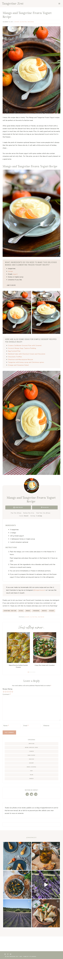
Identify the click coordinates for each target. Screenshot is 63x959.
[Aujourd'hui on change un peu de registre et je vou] (17, 913)
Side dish (31, 759)
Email (26, 726)
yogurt (15, 274)
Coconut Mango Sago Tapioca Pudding (22, 348)
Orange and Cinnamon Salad (18, 365)
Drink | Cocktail (31, 767)
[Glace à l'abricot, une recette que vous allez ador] (17, 856)
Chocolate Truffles (15, 357)
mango (10, 271)
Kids (31, 770)
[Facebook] (8, 954)
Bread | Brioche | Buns (31, 747)
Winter (44, 610)
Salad (31, 774)
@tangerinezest (39, 590)
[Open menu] (59, 3)
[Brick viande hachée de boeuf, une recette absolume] (46, 913)
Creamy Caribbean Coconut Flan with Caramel (25, 345)
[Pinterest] (10, 954)
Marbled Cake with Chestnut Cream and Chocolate (26, 354)
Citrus (21, 610)
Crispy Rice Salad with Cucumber (45, 665)
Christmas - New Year (10, 610)
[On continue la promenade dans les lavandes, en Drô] (46, 885)
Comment (7, 694)
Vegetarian (30, 21)
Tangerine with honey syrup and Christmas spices (26, 362)
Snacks (31, 778)
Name (6, 726)
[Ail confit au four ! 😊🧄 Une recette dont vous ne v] (46, 856)
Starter (31, 751)
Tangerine (36, 610)
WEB (21, 956)
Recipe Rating (7, 689)
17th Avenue (32, 956)
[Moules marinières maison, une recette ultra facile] (17, 885)
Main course (31, 755)
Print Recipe (19, 507)
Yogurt (51, 610)
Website (46, 726)
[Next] (53, 651)
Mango (28, 610)
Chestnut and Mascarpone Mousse (20, 359)
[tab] (28, 672)
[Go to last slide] (9, 651)
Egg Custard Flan (14, 351)
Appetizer (31, 743)
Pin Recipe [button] (45, 507)
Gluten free (23, 21)
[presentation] (18, 647)
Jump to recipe (11, 285)
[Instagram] (5, 954)
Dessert (17, 21)
